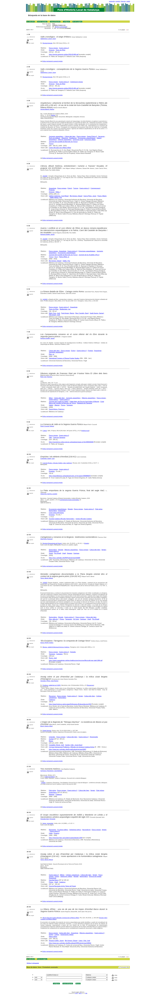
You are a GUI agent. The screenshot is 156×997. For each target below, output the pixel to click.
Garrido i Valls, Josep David (73, 745)
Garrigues (76, 553)
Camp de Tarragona (59, 437)
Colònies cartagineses (72, 875)
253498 (45, 176)
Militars (62, 875)
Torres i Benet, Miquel (46, 578)
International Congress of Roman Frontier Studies (64, 358)
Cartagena (59, 654)
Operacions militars (66, 876)
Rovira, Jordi (53, 658)
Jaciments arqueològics (56, 136)
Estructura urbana (90, 139)
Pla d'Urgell (57, 553)
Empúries (52, 471)
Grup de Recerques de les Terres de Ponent (62, 886)
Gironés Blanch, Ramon (47, 109)
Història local (85, 430)
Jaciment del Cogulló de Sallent (58, 401)
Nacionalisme (86, 829)
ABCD (80, 993)
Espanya (56, 833)
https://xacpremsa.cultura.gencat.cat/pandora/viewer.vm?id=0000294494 (71, 442)
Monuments (52, 829)
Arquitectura (73, 138)
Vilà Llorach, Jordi (54, 315)
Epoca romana (53, 48)
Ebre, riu (51, 354)
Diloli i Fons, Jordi (54, 313)
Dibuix (51, 398)
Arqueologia (52, 188)
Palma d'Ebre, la (64, 257)
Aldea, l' (58, 192)
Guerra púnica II (64, 48)
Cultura (45, 430)
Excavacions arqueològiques (87, 138)
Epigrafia (73, 652)
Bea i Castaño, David (82, 313)
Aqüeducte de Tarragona (84, 403)
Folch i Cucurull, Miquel (47, 426)
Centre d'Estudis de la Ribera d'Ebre (60, 147)
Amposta (51, 50)
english (118, 1)
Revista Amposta (47, 43)
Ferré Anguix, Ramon (67, 313)
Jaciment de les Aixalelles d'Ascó (89, 255)
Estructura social (78, 139)
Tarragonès (68, 619)
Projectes (52, 190)
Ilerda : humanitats (48, 823)
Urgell (64, 553)
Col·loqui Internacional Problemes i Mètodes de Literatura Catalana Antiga (71, 747)
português (112, 1)
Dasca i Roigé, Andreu (46, 642)
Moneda (70, 509)
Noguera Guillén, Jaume (47, 234)
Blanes (51, 741)
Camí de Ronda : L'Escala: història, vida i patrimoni (57, 463)
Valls (50, 437)
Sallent (51, 405)
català (128, 1)
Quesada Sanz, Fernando (47, 819)
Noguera (69, 553)
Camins (57, 934)
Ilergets (104, 550)
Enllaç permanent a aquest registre (52, 61)
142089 (45, 299)
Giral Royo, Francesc (46, 539)
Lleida (51, 833)
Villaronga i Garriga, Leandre (48, 494)
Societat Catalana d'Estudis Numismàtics (61, 519)
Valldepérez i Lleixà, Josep (48, 38)
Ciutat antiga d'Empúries (56, 513)
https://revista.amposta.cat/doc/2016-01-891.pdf (63, 88)
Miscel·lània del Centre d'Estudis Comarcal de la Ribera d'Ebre (61, 918)
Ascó (56, 257)
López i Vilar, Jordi (84, 940)
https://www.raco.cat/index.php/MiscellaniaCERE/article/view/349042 (70, 943)
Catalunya (52, 699)
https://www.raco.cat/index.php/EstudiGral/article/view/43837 (67, 749)
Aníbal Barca (53, 792)
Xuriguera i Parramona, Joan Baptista (51, 771)
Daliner (53, 115)
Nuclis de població (54, 138)
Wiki (86, 993)
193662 (43, 782)
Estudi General (47, 730)
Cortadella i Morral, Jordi (56, 745)
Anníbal (51, 739)
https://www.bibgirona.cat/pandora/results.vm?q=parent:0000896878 (70, 476)
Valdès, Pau (66, 261)
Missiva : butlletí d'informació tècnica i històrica (56, 647)
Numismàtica (53, 510)
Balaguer (51, 794)
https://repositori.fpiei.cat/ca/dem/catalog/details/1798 (65, 838)
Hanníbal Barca (53, 880)
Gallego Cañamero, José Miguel (59, 196)
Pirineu (62, 619)
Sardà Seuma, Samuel (97, 313)
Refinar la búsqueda (61, 27)
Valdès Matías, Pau (56, 197)
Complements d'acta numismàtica (69, 500)
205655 (45, 582)
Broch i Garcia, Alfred (46, 726)
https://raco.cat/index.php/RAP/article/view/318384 (64, 558)
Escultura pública (62, 829)
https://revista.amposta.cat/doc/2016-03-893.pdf (63, 54)
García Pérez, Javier (90, 196)
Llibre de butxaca (50, 776)
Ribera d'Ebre (53, 936)
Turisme (75, 188)
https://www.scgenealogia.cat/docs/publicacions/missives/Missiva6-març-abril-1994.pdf (75, 660)
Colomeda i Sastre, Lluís (47, 458)
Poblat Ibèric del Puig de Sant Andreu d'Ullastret (84, 401)
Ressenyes (90, 685)
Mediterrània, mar (65, 309)
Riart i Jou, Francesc (46, 377)
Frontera (90, 350)
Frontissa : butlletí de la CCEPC (52, 685)
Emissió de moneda (95, 876)
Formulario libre (124, 967)
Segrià (51, 553)
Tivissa (51, 143)
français (123, 1)
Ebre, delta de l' (53, 619)
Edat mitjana (100, 790)
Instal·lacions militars (67, 934)
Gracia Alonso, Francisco (56, 409)
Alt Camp (76, 619)
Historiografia (94, 737)
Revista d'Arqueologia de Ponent (52, 543)
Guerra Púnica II (92, 136)
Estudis (86, 543)
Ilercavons (101, 136)
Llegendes (52, 737)
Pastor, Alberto (102, 196)
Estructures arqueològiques (87, 251)
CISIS (76, 993)
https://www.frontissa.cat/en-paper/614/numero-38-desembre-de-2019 (70, 704)
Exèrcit (70, 188)
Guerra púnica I (53, 399)
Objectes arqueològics (65, 139)
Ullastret (57, 405)
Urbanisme (64, 138)
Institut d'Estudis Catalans (84, 519)
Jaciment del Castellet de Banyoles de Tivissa (63, 141)
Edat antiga (98, 509)
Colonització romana (76, 82)
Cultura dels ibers (70, 136)
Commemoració (95, 188)
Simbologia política (75, 829)
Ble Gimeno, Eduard (76, 196)
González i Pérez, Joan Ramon (49, 681)
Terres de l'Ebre (60, 50)
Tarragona (70, 405)
